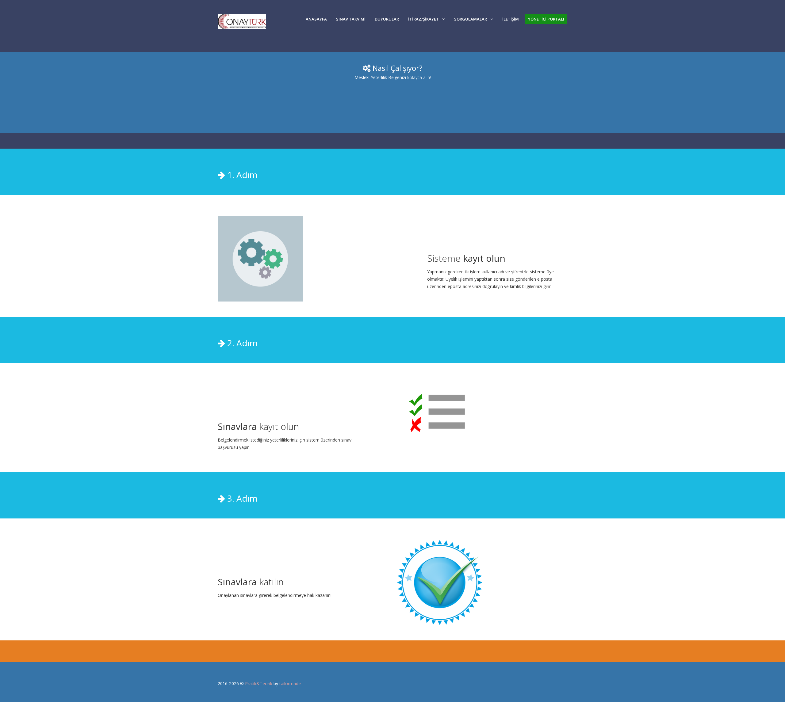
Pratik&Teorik (258, 683)
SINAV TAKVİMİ (351, 19)
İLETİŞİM (510, 19)
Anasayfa (316, 19)
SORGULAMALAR (470, 19)
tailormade (290, 683)
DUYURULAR (387, 19)
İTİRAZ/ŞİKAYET (423, 19)
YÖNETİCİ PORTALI (546, 19)
